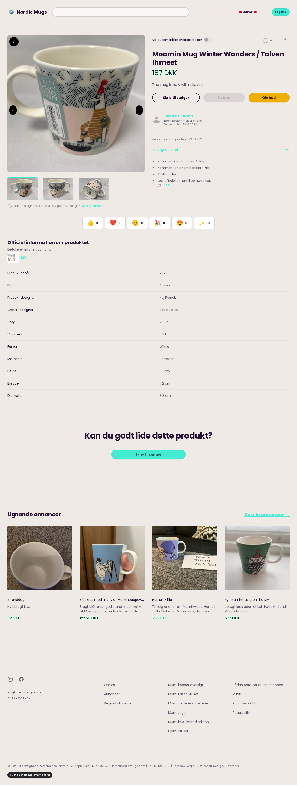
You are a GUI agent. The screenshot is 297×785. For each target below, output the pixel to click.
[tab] (22, 189)
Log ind (280, 12)
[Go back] (14, 41)
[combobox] (120, 12)
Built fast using (30, 775)
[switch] (208, 39)
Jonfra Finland (178, 116)
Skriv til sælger (176, 97)
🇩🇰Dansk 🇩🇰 (248, 12)
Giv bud (269, 97)
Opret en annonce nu (95, 206)
